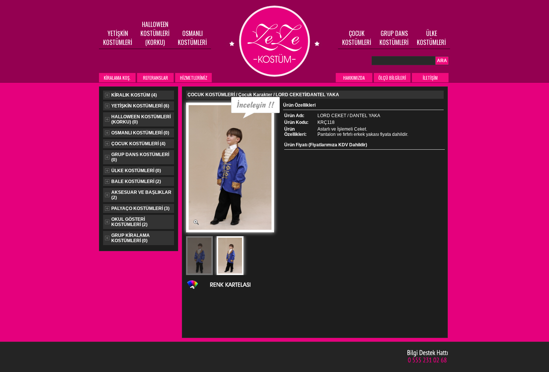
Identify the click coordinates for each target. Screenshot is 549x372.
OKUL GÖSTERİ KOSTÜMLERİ (129, 222)
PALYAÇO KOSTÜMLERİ (140, 208)
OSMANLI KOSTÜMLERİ (192, 38)
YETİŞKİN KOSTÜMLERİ (117, 38)
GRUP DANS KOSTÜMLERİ (394, 38)
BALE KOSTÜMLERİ (136, 181)
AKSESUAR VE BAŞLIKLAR (141, 195)
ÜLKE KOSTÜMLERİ (431, 38)
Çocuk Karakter (255, 94)
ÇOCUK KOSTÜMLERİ (356, 38)
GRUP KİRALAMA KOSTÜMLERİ (130, 238)
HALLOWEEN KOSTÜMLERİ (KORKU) (155, 33)
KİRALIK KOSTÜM (134, 95)
